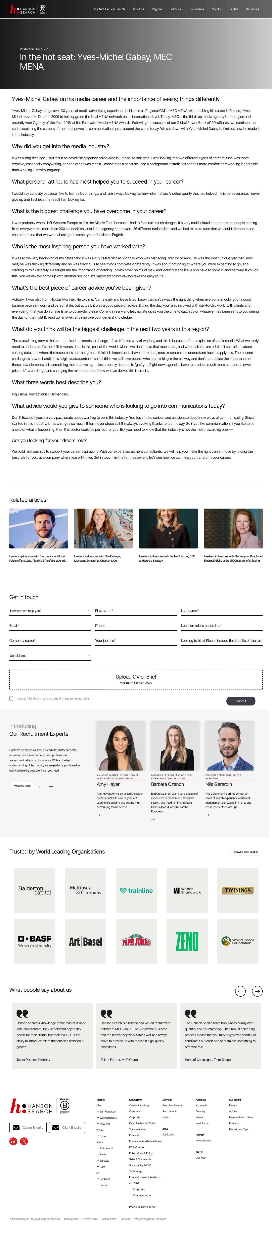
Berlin (103, 1154)
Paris (102, 1166)
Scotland (105, 1179)
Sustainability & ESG (140, 1165)
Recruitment (169, 1111)
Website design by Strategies (150, 1218)
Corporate (134, 1117)
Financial (134, 1135)
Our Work (201, 1157)
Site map (125, 1218)
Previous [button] (40, 786)
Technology (135, 1171)
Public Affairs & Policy (141, 1153)
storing (37, 698)
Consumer (135, 1111)
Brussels (104, 1160)
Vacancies (252, 9)
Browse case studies (246, 851)
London (104, 1185)
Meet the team (22, 785)
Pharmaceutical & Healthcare (145, 1141)
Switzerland (106, 1148)
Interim (166, 1117)
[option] (121, 770)
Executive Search (172, 1105)
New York (105, 1123)
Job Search (168, 1134)
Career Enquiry (33, 1127)
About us (138, 9)
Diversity (200, 1111)
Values (199, 1117)
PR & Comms (136, 1147)
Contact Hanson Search (109, 9)
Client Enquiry (71, 1127)
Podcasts (234, 1123)
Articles (233, 1111)
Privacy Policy (90, 1218)
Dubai (103, 1136)
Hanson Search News (241, 1117)
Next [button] (51, 786)
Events (233, 1105)
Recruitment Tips (238, 1129)
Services (175, 9)
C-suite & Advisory (139, 1105)
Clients (216, 9)
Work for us (202, 1123)
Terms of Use (71, 1218)
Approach (201, 1105)
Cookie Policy (109, 1218)
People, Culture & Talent (142, 1206)
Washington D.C (108, 1117)
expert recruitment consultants (138, 451)
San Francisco (107, 1111)
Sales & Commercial (140, 1159)
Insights (233, 9)
